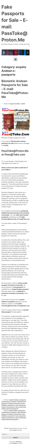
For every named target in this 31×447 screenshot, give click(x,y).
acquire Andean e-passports (17, 400)
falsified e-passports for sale (9, 405)
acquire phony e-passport (9, 401)
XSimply (14, 443)
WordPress (19, 441)
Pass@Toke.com (15, 154)
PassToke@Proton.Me (15, 150)
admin (23, 103)
